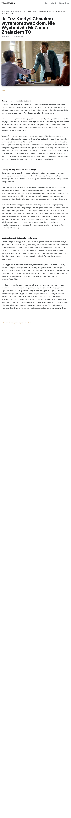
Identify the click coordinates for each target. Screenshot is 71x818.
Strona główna (64, 3)
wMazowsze (8, 3)
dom (3, 91)
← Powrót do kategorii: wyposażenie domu (16, 323)
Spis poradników (51, 3)
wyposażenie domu (19, 11)
